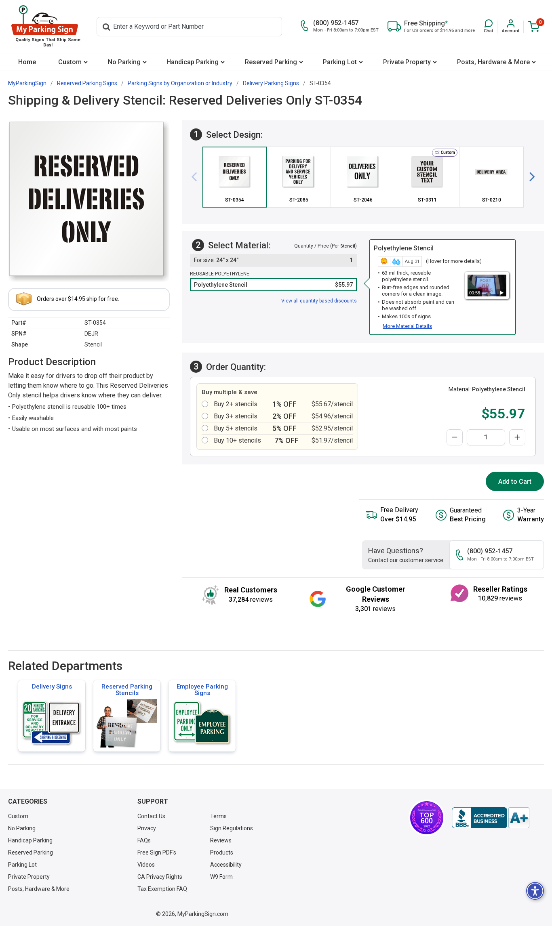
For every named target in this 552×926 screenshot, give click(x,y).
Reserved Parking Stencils (126, 690)
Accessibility (226, 864)
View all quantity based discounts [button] (319, 301)
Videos (146, 864)
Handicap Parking (192, 62)
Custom (70, 62)
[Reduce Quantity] (455, 437)
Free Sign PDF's (156, 852)
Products (221, 852)
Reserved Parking (271, 62)
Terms (218, 816)
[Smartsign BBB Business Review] (490, 817)
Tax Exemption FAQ (162, 889)
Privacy (146, 828)
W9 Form (221, 877)
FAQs (144, 840)
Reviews (221, 840)
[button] (488, 26)
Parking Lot (340, 62)
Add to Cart (514, 481)
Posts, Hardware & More (493, 62)
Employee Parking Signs (202, 690)
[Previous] (197, 177)
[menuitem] (27, 62)
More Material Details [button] (407, 326)
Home (27, 62)
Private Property (407, 62)
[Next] (529, 177)
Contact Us (151, 816)
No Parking (124, 62)
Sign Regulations (231, 828)
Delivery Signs (52, 686)
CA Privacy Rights (159, 877)
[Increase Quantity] (517, 437)
